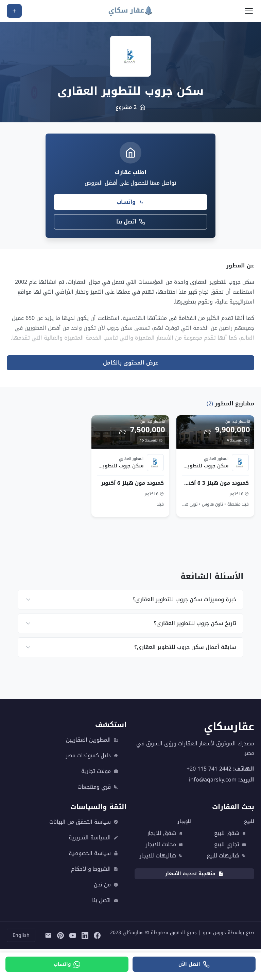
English (21, 935)
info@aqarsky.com (213, 779)
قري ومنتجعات (94, 787)
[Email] (48, 935)
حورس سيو (214, 932)
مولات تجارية (96, 771)
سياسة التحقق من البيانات (80, 822)
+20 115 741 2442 (209, 768)
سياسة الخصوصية (90, 853)
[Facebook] (97, 935)
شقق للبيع (226, 833)
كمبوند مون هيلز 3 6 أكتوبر (215, 483)
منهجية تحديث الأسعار (190, 873)
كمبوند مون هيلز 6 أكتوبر (132, 483)
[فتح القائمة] (248, 10)
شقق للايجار (161, 833)
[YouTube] (72, 935)
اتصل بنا (126, 221)
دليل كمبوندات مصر (88, 756)
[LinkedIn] (85, 935)
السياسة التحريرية (90, 838)
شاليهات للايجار (158, 856)
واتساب (126, 202)
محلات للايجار (161, 844)
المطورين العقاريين (88, 740)
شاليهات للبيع (223, 856)
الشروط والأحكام (91, 869)
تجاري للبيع (226, 844)
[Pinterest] (60, 935)
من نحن (102, 885)
